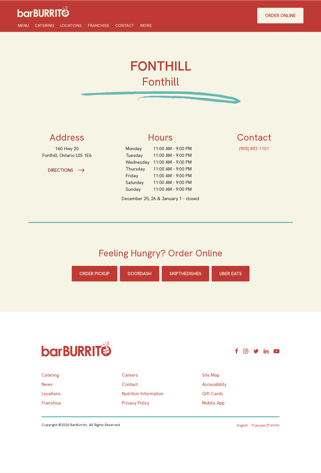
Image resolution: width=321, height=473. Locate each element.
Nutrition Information (143, 393)
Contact (124, 25)
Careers (130, 375)
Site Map (210, 375)
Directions (60, 170)
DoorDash (139, 273)
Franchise (98, 25)
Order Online (280, 15)
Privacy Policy (135, 403)
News (47, 384)
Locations (71, 25)
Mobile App (213, 403)
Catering (44, 25)
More (146, 25)
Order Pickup (94, 273)
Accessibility (214, 384)
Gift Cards (212, 393)
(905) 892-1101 (254, 148)
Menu (23, 25)
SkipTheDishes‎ (185, 273)
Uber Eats (230, 273)
